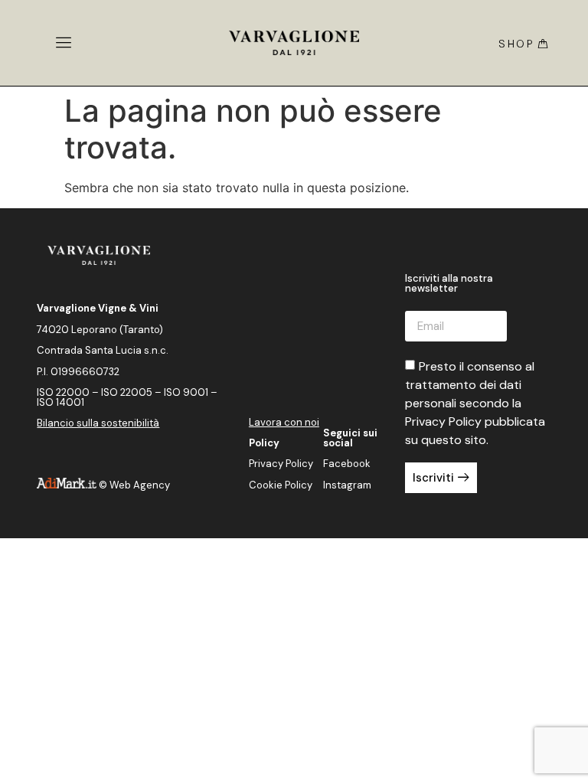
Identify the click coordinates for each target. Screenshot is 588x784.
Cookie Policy (280, 485)
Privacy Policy (281, 463)
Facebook (347, 463)
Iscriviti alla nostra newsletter (449, 284)
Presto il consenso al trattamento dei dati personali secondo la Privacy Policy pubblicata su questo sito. (475, 403)
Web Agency (139, 485)
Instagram (347, 485)
